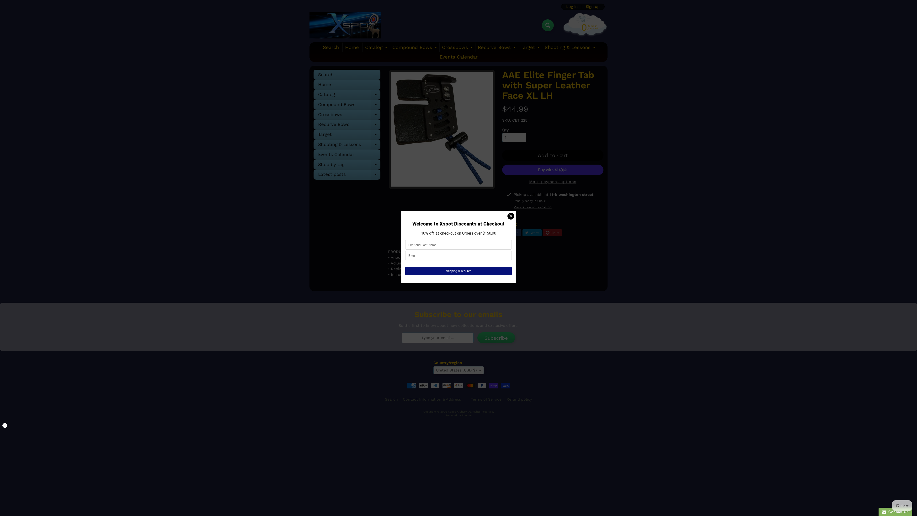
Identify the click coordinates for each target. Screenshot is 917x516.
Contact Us (897, 512)
